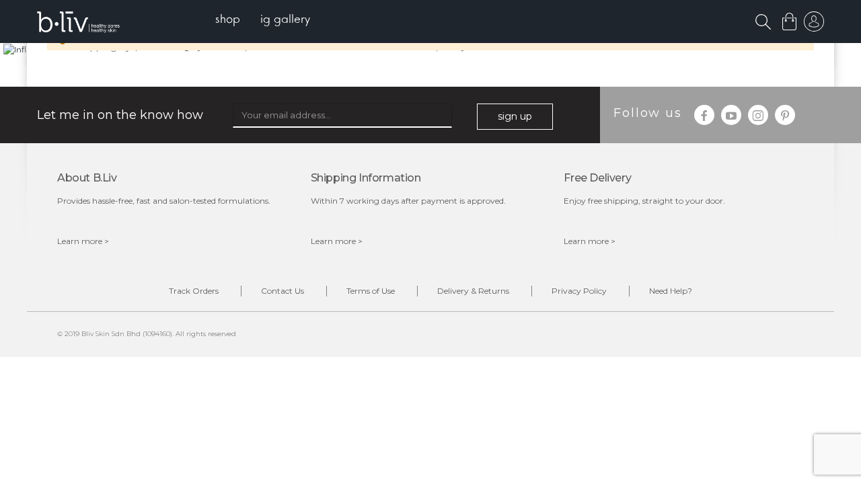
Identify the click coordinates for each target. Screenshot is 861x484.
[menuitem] (227, 20)
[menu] (262, 20)
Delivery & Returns (473, 291)
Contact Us (282, 291)
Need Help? (670, 291)
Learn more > (83, 241)
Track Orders (194, 291)
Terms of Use (370, 291)
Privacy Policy (579, 291)
